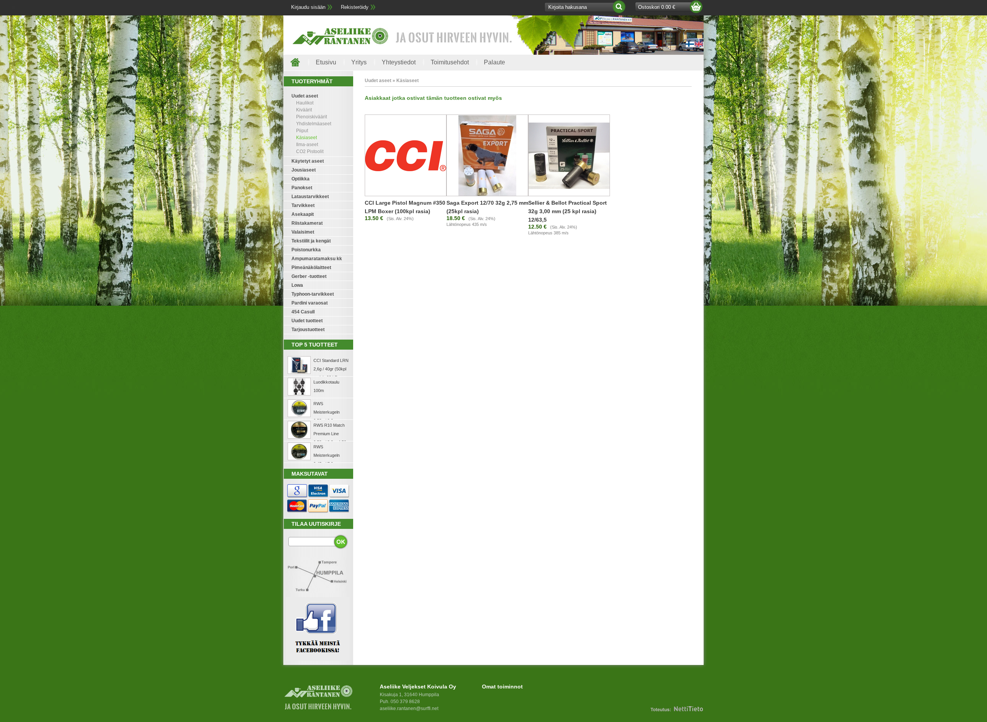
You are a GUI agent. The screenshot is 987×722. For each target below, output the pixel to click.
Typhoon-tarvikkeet (312, 294)
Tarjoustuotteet (308, 329)
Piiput (302, 130)
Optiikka (300, 179)
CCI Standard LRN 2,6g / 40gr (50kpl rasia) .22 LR (331, 369)
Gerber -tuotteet (309, 276)
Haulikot (304, 103)
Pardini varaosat (309, 303)
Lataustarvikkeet (310, 196)
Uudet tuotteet (307, 320)
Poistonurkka (306, 249)
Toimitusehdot (450, 62)
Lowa (297, 285)
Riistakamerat (307, 223)
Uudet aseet (304, 96)
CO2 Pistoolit (309, 151)
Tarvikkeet (303, 205)
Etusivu (326, 62)
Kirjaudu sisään (308, 7)
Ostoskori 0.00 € (656, 7)
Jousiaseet (303, 170)
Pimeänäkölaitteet (311, 267)
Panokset (301, 187)
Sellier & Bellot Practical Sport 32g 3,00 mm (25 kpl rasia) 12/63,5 (567, 211)
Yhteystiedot (399, 62)
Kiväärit (304, 110)
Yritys (359, 62)
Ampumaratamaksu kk (316, 258)
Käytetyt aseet (307, 161)
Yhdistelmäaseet (313, 123)
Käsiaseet (306, 137)
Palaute (494, 62)
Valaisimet (302, 232)
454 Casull (303, 312)
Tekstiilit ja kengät (311, 241)
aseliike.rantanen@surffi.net (409, 708)
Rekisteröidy (355, 7)
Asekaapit (302, 214)
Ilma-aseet (307, 144)
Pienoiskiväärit (311, 116)
